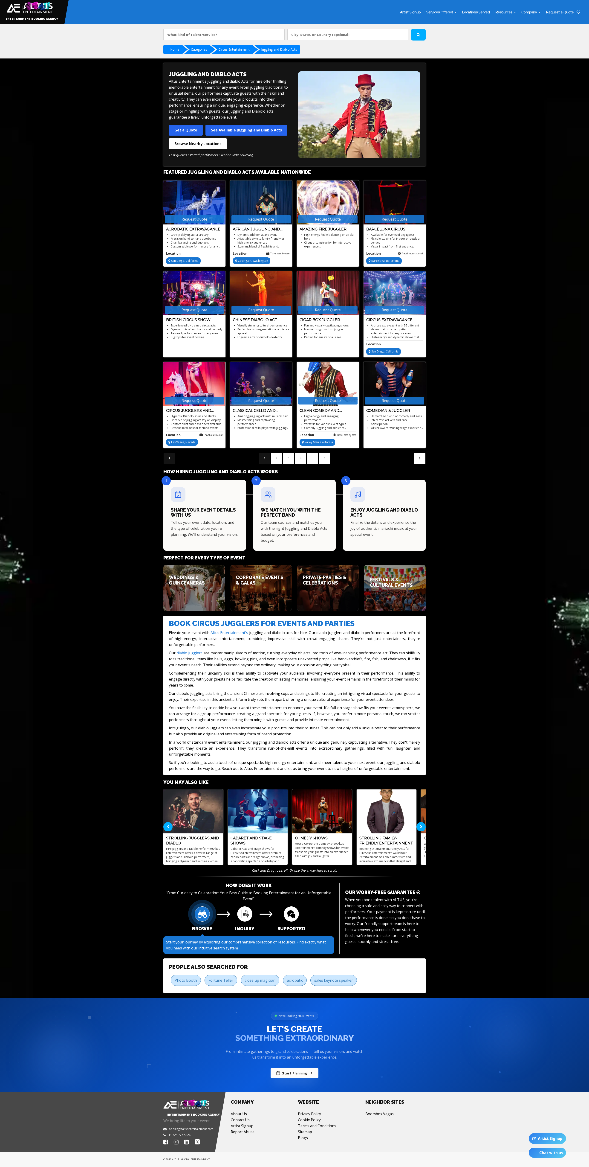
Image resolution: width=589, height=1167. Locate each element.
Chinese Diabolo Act (255, 320)
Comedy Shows (311, 838)
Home (174, 49)
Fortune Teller (220, 980)
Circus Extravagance (389, 320)
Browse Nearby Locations (197, 143)
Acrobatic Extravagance (193, 229)
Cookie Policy (309, 1119)
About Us (239, 1113)
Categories (199, 49)
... (313, 458)
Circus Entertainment (234, 49)
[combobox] (224, 34)
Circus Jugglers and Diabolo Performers (189, 410)
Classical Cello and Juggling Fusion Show (257, 410)
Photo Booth (186, 980)
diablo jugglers (190, 652)
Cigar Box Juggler (320, 320)
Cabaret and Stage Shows (251, 840)
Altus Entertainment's (229, 632)
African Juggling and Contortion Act (256, 229)
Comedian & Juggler (388, 410)
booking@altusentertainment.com (191, 1129)
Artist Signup (242, 1125)
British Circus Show (188, 320)
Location (173, 253)
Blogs (303, 1137)
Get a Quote (185, 130)
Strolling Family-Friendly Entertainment (386, 840)
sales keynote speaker (333, 980)
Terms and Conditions (317, 1125)
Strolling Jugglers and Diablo (192, 840)
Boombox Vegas (379, 1113)
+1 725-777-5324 (180, 1135)
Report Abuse (242, 1131)
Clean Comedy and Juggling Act (319, 410)
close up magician (260, 980)
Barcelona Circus (385, 229)
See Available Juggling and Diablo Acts (246, 130)
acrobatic (295, 980)
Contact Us (240, 1119)
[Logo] (29, 6)
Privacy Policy (309, 1113)
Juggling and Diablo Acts (279, 49)
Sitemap (305, 1131)
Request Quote (194, 219)
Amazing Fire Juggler (323, 229)
